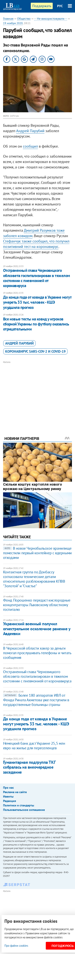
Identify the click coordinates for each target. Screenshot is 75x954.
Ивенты (8, 796)
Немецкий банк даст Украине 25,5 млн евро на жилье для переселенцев (34, 745)
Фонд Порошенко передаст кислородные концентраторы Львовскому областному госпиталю (36, 605)
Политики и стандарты (18, 805)
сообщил (30, 146)
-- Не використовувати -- (50, 18)
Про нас (8, 787)
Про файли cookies (16, 945)
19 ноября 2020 (13, 23)
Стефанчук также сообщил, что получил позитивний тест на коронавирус (36, 244)
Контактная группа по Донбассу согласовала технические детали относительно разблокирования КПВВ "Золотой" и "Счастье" (34, 579)
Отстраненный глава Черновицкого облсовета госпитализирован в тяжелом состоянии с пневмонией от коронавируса (36, 278)
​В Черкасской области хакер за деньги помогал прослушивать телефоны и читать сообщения (37, 653)
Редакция (9, 801)
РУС (60, 6)
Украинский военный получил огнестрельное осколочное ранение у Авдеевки (36, 628)
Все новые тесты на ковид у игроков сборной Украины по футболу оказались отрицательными (36, 324)
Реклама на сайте (15, 792)
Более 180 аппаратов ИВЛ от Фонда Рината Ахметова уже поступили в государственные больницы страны (36, 700)
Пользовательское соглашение (24, 810)
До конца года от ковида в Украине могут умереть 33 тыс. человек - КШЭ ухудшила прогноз (37, 302)
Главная (8, 18)
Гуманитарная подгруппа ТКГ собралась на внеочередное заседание (29, 767)
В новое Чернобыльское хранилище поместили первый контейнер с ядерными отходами (37, 553)
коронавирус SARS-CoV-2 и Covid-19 (35, 351)
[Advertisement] (37, 393)
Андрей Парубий (30, 130)
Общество (24, 18)
